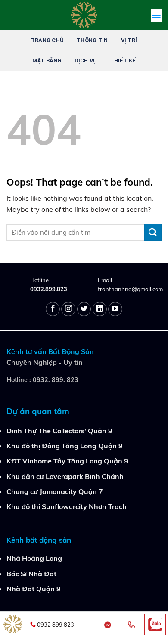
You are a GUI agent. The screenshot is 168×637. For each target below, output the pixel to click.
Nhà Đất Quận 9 (33, 588)
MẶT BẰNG (47, 60)
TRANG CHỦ (47, 40)
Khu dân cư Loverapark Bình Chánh (65, 476)
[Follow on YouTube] (115, 309)
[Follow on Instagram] (68, 309)
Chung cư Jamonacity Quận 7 (54, 491)
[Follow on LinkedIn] (100, 309)
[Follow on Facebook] (53, 309)
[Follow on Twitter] (84, 309)
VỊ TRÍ (129, 40)
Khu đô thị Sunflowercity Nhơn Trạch (66, 506)
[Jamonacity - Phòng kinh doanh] (84, 15)
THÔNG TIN (92, 40)
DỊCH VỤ (86, 60)
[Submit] (153, 232)
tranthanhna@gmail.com (130, 289)
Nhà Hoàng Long (34, 558)
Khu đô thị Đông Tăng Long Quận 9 (64, 445)
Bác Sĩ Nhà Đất (31, 573)
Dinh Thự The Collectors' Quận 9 (59, 430)
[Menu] (156, 15)
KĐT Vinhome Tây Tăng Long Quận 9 (67, 461)
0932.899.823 (48, 289)
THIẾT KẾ (123, 60)
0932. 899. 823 (55, 380)
